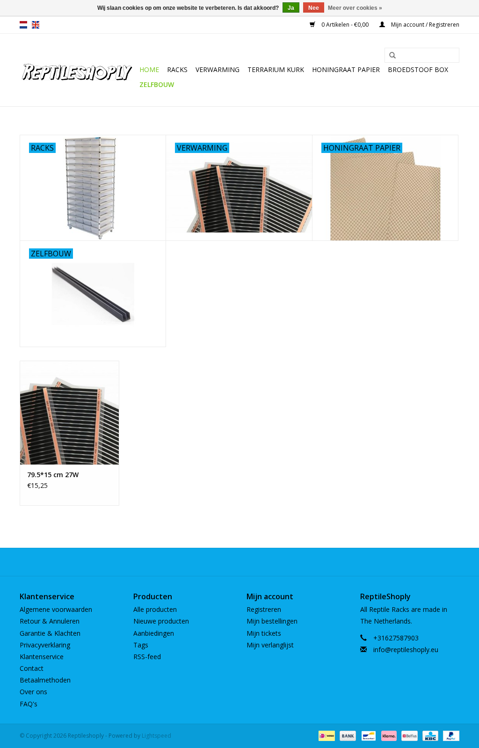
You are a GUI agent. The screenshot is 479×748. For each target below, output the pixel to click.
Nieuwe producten (161, 621)
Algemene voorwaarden (56, 609)
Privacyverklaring (45, 644)
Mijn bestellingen (272, 621)
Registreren (264, 609)
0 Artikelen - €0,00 (345, 25)
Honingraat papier (346, 69)
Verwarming (218, 69)
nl (23, 25)
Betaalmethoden (45, 679)
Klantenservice (42, 656)
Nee (313, 8)
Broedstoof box (418, 69)
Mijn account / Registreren (424, 25)
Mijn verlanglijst (270, 644)
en (35, 25)
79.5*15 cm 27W (53, 474)
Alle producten (155, 609)
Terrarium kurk (275, 69)
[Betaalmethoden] (325, 735)
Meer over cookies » (355, 8)
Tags (140, 644)
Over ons (33, 691)
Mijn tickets (264, 633)
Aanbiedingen (153, 633)
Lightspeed (156, 736)
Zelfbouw (156, 84)
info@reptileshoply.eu (405, 649)
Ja (291, 8)
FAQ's (28, 703)
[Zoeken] (392, 56)
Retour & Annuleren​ (50, 621)
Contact (32, 668)
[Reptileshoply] (78, 70)
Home (149, 69)
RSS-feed (147, 656)
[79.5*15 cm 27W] (69, 413)
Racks (177, 69)
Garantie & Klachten (50, 633)
